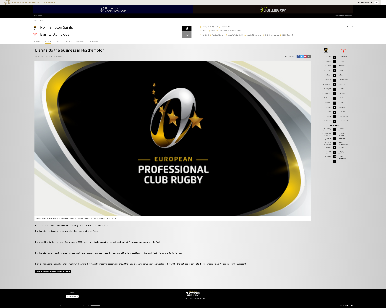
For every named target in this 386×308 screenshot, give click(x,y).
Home (35, 21)
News (41, 21)
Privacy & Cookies (95, 305)
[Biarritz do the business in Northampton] (298, 56)
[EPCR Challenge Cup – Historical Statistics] (273, 9)
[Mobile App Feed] (193, 293)
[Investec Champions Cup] (113, 9)
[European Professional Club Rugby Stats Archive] (29, 4)
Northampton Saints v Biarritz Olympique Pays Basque (53, 271)
